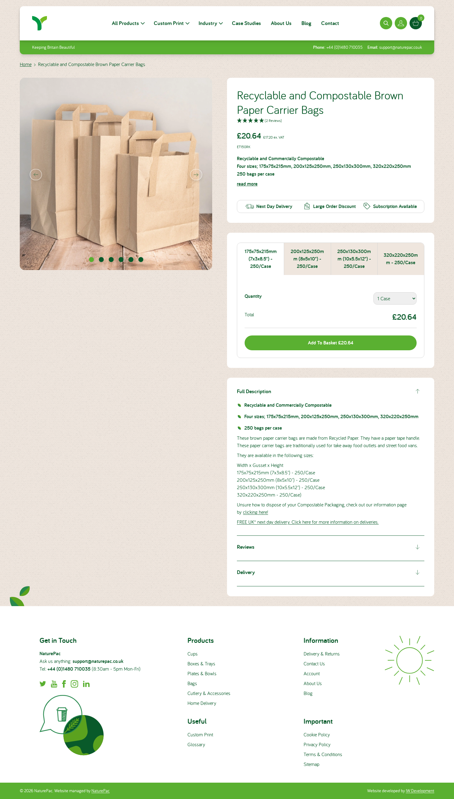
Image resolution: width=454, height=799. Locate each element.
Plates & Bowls (201, 673)
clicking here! (255, 512)
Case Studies (246, 23)
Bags (192, 683)
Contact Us (314, 663)
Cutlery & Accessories (208, 693)
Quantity (253, 296)
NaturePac (100, 790)
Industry (208, 23)
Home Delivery (201, 703)
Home (26, 64)
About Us (281, 23)
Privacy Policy (317, 744)
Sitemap (311, 764)
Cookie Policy (317, 734)
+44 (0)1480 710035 (344, 47)
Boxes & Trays (201, 663)
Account (312, 673)
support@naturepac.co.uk (400, 47)
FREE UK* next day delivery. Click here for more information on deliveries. (308, 522)
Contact (330, 23)
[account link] (401, 23)
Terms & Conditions (323, 754)
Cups (192, 654)
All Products (125, 23)
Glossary (196, 744)
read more (247, 184)
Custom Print (169, 23)
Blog (306, 23)
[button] (330, 121)
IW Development (420, 790)
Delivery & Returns (322, 654)
